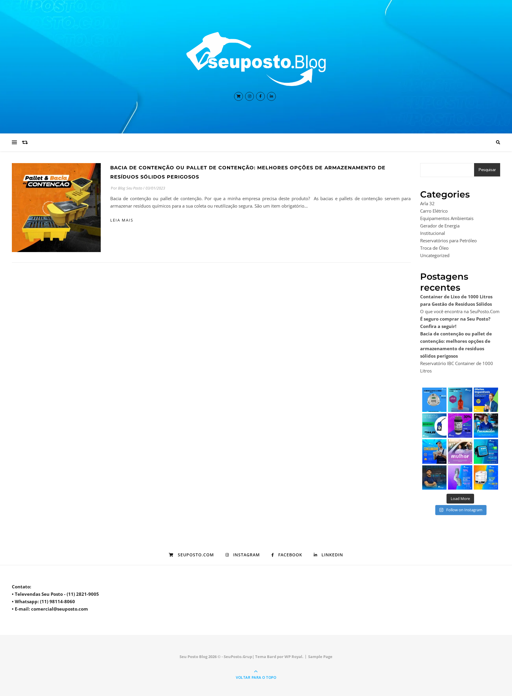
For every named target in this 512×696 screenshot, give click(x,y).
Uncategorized (434, 255)
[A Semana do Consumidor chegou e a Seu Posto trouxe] (434, 451)
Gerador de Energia (440, 226)
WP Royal (293, 656)
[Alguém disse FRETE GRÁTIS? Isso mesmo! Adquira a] (486, 451)
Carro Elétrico (434, 211)
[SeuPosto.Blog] (256, 59)
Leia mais (121, 220)
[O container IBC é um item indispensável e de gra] (486, 477)
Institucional (432, 233)
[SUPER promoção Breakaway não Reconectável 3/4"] (460, 425)
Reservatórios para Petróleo (448, 240)
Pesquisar (487, 170)
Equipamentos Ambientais (446, 218)
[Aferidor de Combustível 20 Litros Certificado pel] (460, 400)
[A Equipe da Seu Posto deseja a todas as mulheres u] (460, 451)
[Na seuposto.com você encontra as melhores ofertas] (434, 400)
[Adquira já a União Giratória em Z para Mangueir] (460, 477)
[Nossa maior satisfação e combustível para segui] (486, 425)
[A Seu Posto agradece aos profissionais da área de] (434, 477)
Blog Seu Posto (130, 188)
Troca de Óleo (434, 248)
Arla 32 (427, 203)
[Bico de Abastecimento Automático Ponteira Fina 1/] (434, 425)
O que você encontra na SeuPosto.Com (460, 311)
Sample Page (320, 656)
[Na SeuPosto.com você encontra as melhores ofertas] (486, 400)
